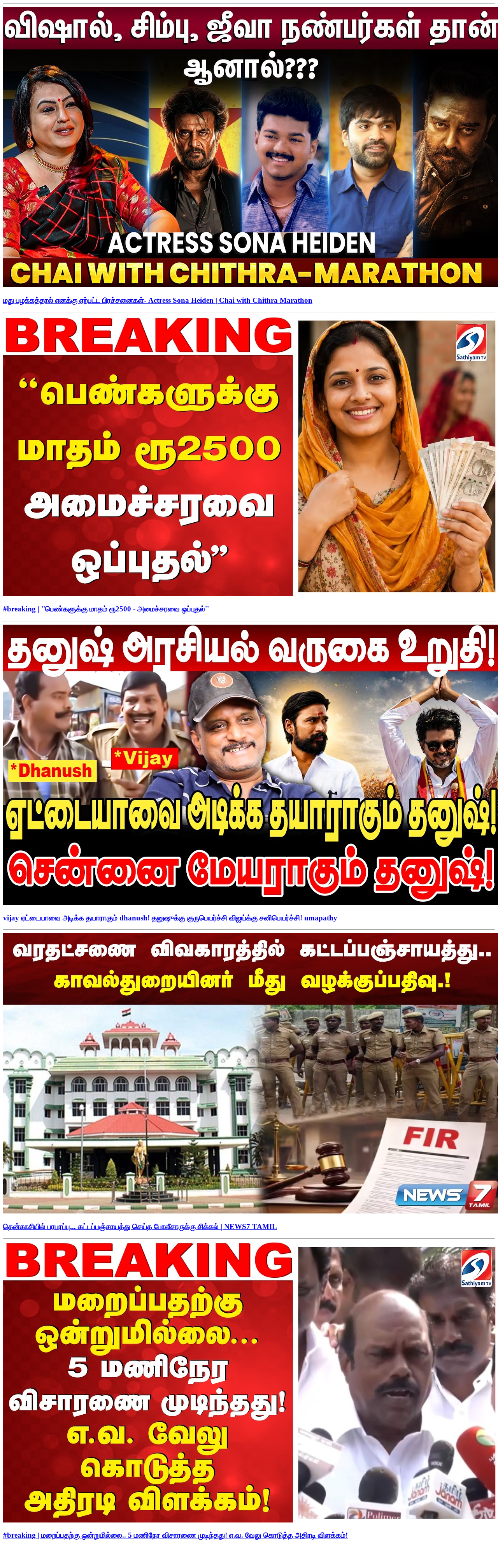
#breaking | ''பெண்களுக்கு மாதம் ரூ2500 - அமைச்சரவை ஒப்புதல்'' (106, 609)
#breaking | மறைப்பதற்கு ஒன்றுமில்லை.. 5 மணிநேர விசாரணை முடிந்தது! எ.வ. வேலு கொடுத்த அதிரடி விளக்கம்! (175, 1535)
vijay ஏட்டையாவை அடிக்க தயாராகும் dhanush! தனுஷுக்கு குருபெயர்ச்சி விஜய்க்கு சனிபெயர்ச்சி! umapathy (170, 918)
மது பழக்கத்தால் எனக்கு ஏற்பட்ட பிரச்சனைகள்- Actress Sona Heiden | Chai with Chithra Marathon (157, 300)
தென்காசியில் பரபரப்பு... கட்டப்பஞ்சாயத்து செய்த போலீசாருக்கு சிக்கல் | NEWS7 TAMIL (140, 1226)
